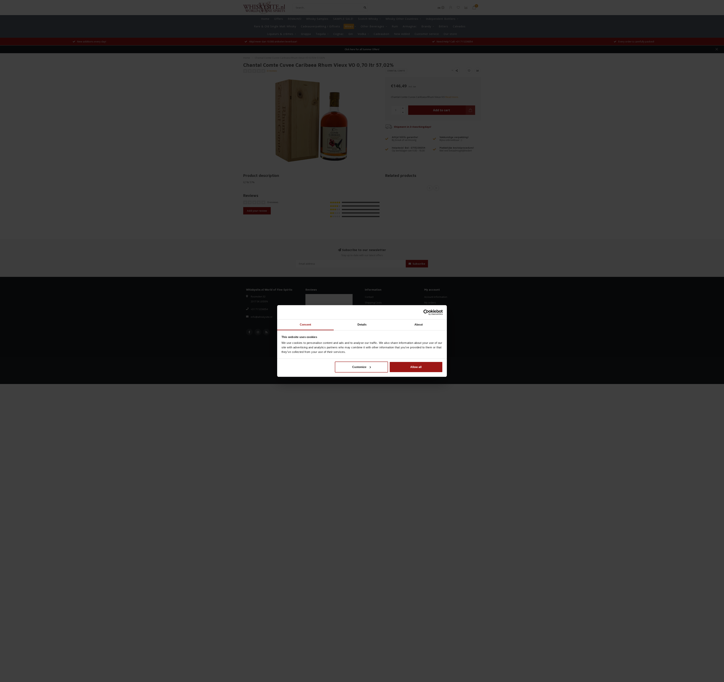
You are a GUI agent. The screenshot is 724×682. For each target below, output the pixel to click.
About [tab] (418, 324)
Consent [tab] (305, 324)
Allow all (416, 367)
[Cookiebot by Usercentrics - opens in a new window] (426, 312)
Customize (359, 367)
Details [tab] (362, 324)
